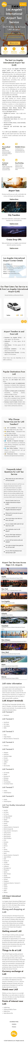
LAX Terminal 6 (8, 769)
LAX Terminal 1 (7, 712)
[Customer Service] (3, 160)
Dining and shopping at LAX (13, 910)
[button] (22, 321)
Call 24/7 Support (5, 52)
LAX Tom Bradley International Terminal (13, 806)
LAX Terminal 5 (8, 749)
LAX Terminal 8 (8, 796)
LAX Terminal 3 (8, 731)
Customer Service (5, 164)
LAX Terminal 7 (8, 787)
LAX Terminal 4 (8, 742)
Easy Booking (19, 163)
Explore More (14, 199)
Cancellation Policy (14, 1021)
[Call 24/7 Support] (5, 48)
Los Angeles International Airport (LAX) (12, 687)
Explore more (14, 224)
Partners (14, 1026)
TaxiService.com (6, 72)
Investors (14, 1024)
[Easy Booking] (16, 160)
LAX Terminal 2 (8, 719)
